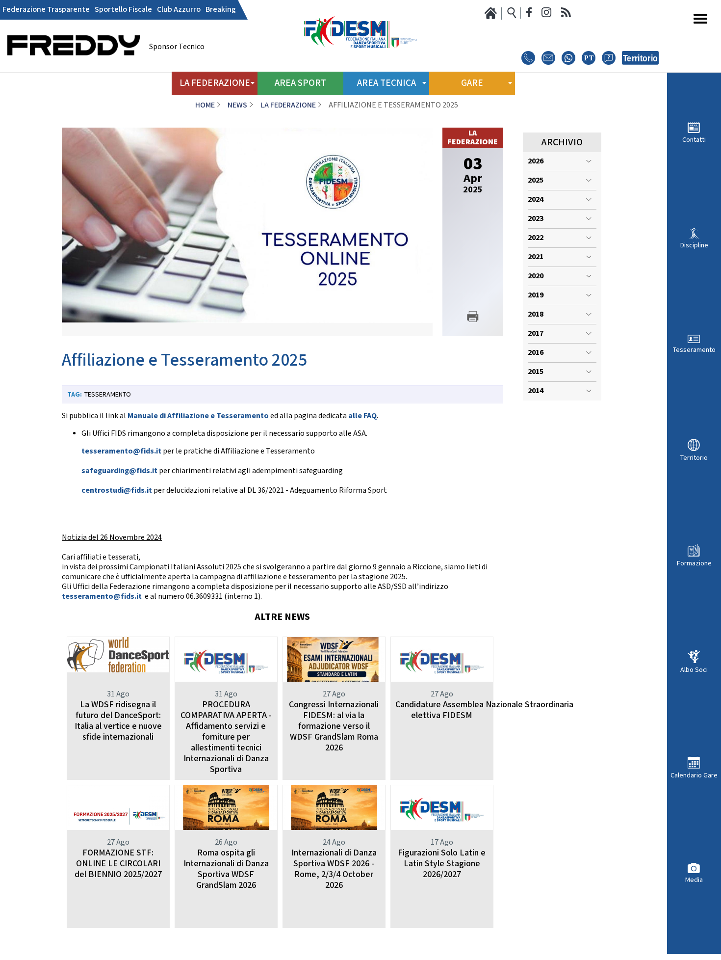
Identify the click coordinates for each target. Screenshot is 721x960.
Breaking (221, 10)
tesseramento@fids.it (121, 451)
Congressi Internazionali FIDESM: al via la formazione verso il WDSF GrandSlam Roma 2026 (334, 726)
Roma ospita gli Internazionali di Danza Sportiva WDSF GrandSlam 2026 (226, 869)
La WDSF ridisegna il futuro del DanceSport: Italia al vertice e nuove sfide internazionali (118, 721)
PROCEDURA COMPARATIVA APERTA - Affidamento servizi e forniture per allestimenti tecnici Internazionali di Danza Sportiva (226, 737)
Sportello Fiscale (123, 10)
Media (694, 880)
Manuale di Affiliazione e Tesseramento (198, 416)
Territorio (694, 457)
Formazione (694, 563)
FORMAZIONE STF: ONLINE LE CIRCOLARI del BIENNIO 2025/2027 (118, 863)
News (237, 105)
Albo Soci (694, 670)
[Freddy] (73, 69)
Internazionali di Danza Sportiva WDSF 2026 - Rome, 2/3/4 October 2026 (334, 869)
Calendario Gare (694, 775)
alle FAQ (362, 416)
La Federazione (288, 105)
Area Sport (300, 83)
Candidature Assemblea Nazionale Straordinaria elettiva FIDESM (484, 710)
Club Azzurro (179, 10)
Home (205, 105)
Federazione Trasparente (46, 10)
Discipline (694, 245)
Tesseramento (694, 350)
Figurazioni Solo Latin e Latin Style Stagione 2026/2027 (442, 863)
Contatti (694, 139)
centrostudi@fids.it (116, 490)
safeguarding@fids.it (119, 471)
